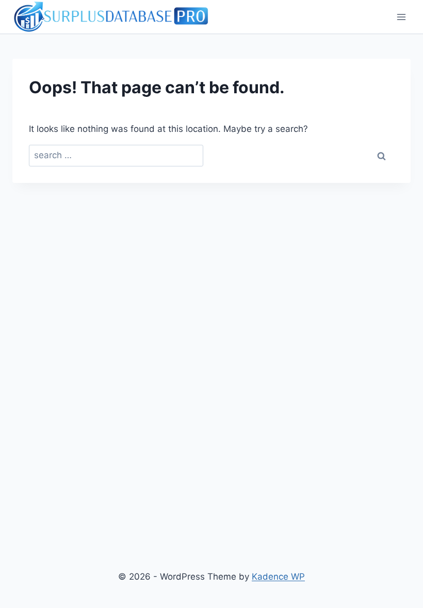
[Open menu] (401, 17)
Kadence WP (278, 576)
